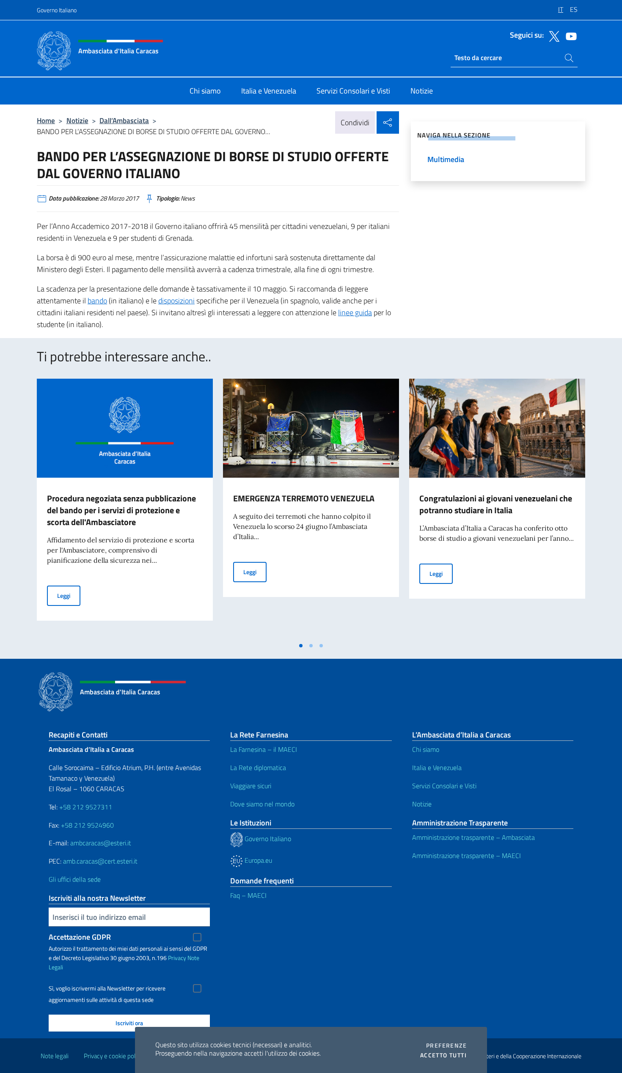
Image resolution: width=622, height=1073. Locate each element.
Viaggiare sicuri (250, 786)
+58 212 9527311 (85, 807)
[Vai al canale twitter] (552, 35)
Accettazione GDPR (80, 937)
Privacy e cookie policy (113, 1056)
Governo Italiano (57, 10)
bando (97, 300)
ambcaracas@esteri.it (100, 843)
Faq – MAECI (248, 895)
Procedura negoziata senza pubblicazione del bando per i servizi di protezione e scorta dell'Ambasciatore (121, 510)
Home (46, 120)
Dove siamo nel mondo (262, 804)
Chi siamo (425, 749)
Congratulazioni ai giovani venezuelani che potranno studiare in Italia (495, 504)
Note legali (55, 1056)
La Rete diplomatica (258, 767)
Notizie (77, 120)
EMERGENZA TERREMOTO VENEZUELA (303, 498)
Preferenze (446, 1045)
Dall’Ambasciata (124, 120)
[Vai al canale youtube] (569, 35)
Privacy (177, 957)
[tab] (301, 645)
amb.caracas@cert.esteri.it (100, 861)
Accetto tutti (443, 1055)
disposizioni (176, 300)
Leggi (68, 595)
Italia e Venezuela (437, 767)
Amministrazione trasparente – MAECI (466, 855)
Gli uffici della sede (75, 879)
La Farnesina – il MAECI (263, 749)
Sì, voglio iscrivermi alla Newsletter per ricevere (107, 988)
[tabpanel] (125, 508)
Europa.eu (257, 860)
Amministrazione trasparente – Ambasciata (473, 837)
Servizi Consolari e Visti (444, 786)
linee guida (355, 312)
